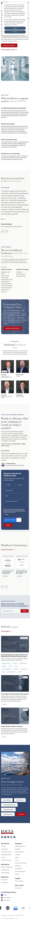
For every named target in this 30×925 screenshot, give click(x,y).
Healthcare (17, 865)
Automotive (18, 849)
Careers (3, 857)
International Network (6, 854)
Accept (15, 28)
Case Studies (4, 882)
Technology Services (20, 871)
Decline (15, 31)
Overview (3, 846)
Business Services (19, 852)
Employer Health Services (6, 279)
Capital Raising (5, 870)
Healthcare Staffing (5, 281)
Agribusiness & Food (20, 846)
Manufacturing (18, 868)
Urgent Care (4, 291)
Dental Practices (4, 277)
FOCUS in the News (6, 860)
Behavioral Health (5, 275)
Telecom (17, 874)
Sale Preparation (5, 872)
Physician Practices (5, 289)
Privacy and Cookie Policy (9, 918)
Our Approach (4, 849)
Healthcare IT (19, 272)
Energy (17, 857)
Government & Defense (21, 863)
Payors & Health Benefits (6, 285)
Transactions (4, 879)
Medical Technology (20, 274)
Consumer (17, 854)
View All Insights (5, 631)
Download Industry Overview (8, 49)
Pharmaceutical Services (6, 287)
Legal (17, 918)
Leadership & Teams (6, 852)
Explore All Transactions (7, 549)
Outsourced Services (21, 276)
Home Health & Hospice (6, 283)
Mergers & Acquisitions (6, 867)
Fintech (17, 860)
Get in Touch (18, 888)
